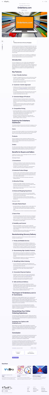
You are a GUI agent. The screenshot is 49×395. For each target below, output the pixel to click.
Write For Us (34, 388)
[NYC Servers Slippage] (40, 370)
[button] (2, 1)
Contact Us (34, 391)
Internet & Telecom (23, 3)
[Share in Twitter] (2, 44)
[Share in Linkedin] (2, 48)
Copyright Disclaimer (44, 391)
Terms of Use (43, 388)
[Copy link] (2, 50)
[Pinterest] (7, 391)
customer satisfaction (23, 88)
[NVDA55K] (18, 353)
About (28, 388)
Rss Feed (28, 391)
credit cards (28, 275)
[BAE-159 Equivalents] (31, 353)
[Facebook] (2, 391)
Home (20, 3)
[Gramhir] (24, 370)
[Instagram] (5, 391)
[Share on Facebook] (2, 46)
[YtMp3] (9, 370)
